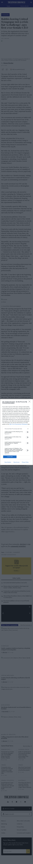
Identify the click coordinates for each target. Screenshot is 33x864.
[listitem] (16, 429)
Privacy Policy (25, 462)
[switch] (27, 432)
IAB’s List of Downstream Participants (18, 424)
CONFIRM (10, 456)
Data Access (16, 462)
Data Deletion (8, 462)
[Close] (30, 402)
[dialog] (16, 432)
